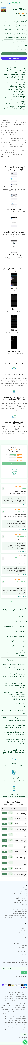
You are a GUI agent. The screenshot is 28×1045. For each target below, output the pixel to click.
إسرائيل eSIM (12, 1000)
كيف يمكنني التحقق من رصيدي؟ (16, 636)
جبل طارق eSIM (13, 1016)
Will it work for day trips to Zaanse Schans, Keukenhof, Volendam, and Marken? (14, 676)
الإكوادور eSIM (24, 1014)
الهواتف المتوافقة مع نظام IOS (20, 893)
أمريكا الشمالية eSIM (22, 951)
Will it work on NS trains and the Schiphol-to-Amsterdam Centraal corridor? (14, 685)
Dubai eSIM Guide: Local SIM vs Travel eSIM (16, 917)
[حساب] (4, 2)
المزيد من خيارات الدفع (14, 61)
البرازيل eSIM (5, 1000)
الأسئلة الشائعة (24, 891)
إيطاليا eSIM (11, 998)
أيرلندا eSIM (18, 1018)
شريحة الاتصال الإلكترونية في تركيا (21, 994)
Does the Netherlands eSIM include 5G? (13, 712)
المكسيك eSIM (17, 992)
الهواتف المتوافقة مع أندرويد (21, 895)
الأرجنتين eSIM (12, 1001)
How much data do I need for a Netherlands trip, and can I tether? (14, 726)
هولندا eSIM (7, 1022)
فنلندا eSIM (18, 1001)
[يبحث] (23, 2)
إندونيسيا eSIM (24, 992)
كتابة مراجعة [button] (14, 463)
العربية (24, 1034)
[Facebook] (23, 976)
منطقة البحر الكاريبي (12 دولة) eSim (14, 1007)
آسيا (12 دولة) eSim (23, 1003)
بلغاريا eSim (5, 1005)
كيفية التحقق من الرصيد (21, 904)
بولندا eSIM (13, 1025)
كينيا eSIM (7, 1018)
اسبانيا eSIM (18, 1000)
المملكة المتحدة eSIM (17, 990)
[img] (18, 486)
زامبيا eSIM (6, 1029)
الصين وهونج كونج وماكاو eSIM (21, 1009)
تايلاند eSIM (11, 992)
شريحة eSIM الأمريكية (8, 990)
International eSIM (22, 954)
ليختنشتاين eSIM (18, 1020)
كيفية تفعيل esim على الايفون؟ (16, 660)
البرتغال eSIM (7, 1025)
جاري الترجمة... (20, 504)
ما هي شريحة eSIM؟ (19, 621)
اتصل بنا (25, 889)
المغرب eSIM (13, 1022)
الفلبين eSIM (19, 1025)
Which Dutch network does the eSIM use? (13, 705)
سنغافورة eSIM (24, 998)
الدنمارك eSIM (14, 1013)
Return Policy (23, 928)
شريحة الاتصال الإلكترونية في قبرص (14, 1011)
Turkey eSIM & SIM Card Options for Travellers (15, 915)
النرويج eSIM (11, 1024)
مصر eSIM (18, 1014)
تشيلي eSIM (3, 1007)
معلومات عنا (24, 887)
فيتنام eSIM (6, 996)
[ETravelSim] (14, 3)
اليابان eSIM (24, 996)
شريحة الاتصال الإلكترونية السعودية (9, 1027)
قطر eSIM (25, 1027)
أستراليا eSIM (18, 996)
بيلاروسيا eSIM (17, 1005)
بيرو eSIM (25, 1025)
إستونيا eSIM (24, 1001)
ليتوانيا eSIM (11, 1020)
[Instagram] (21, 976)
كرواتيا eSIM (24, 1011)
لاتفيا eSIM (25, 1020)
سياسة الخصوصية (23, 932)
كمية (26, 45)
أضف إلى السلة (14, 53)
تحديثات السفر (24, 937)
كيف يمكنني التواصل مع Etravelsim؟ (14, 626)
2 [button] (15, 601)
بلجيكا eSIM (11, 1005)
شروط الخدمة (24, 930)
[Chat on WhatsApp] (25, 1042)
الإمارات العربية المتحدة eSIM (14, 1029)
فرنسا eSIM (12, 996)
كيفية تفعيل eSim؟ (19, 631)
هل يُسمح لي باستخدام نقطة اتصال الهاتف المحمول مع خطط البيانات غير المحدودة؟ (14, 653)
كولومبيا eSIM (11, 1009)
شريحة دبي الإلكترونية (6, 1013)
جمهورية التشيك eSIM (23, 1013)
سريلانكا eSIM (24, 1029)
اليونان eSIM (24, 1000)
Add (4, 813)
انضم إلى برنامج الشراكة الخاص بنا (19, 902)
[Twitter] (25, 976)
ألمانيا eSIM (25, 1016)
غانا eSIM (19, 1016)
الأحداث (25, 906)
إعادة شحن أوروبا (23, 947)
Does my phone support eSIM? (19, 913)
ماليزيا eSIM (17, 998)
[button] (22, 13)
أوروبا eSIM (24, 945)
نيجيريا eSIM (18, 1024)
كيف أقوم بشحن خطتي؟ (18, 641)
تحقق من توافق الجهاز (22, 900)
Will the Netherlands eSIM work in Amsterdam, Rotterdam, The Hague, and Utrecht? (13, 667)
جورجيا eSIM (6, 1014)
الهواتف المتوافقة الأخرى (21, 898)
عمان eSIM (6, 1024)
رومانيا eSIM (19, 1027)
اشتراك (23, 972)
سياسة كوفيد (24, 935)
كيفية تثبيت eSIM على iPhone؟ (20, 911)
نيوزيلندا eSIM (24, 1024)
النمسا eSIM (15, 1003)
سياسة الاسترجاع (23, 926)
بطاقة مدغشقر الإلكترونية (22, 1022)
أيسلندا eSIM (24, 1018)
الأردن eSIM (12, 1018)
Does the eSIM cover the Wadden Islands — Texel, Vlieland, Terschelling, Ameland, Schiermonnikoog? (14, 696)
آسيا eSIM (24, 949)
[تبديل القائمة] (26, 2)
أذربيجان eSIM (9, 1003)
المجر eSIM (6, 1016)
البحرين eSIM (24, 1005)
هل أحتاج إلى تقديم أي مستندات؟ (15, 646)
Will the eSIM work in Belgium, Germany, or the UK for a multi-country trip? (15, 741)
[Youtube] (19, 976)
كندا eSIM (6, 998)
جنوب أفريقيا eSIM (9, 994)
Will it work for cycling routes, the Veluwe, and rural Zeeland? (14, 719)
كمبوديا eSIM (24, 1007)
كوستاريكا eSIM (5, 1009)
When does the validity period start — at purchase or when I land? (13, 733)
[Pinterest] (16, 976)
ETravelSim (21, 1037)
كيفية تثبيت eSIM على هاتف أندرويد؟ (19, 909)
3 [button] (13, 601)
